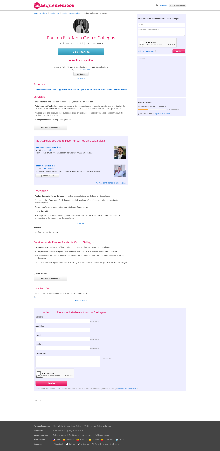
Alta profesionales (177, 5)
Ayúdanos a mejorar (163, 113)
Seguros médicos (76, 430)
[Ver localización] (81, 297)
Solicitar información (50, 127)
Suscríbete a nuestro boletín (107, 444)
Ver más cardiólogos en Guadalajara (111, 183)
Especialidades (59, 430)
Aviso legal (87, 435)
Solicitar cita (82, 51)
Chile (58, 439)
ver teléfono (85, 69)
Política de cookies (102, 435)
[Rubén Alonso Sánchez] (120, 176)
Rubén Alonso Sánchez (45, 166)
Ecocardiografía (79, 89)
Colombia (70, 439)
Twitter (72, 444)
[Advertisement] (161, 78)
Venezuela (109, 439)
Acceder (163, 5)
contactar (81, 74)
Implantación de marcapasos (114, 89)
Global (122, 439)
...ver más (81, 223)
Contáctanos (74, 435)
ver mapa (81, 78)
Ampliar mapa (81, 300)
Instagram (85, 444)
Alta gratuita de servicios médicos (67, 426)
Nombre (39, 317)
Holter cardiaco (93, 89)
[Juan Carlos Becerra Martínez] (120, 158)
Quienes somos (59, 435)
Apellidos (40, 326)
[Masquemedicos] (54, 8)
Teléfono (39, 344)
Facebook (59, 444)
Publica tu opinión (82, 60)
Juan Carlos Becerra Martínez (48, 147)
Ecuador (83, 439)
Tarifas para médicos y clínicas (98, 426)
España (96, 439)
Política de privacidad (146, 51)
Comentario (41, 353)
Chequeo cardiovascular (45, 89)
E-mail (38, 335)
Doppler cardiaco (64, 89)
